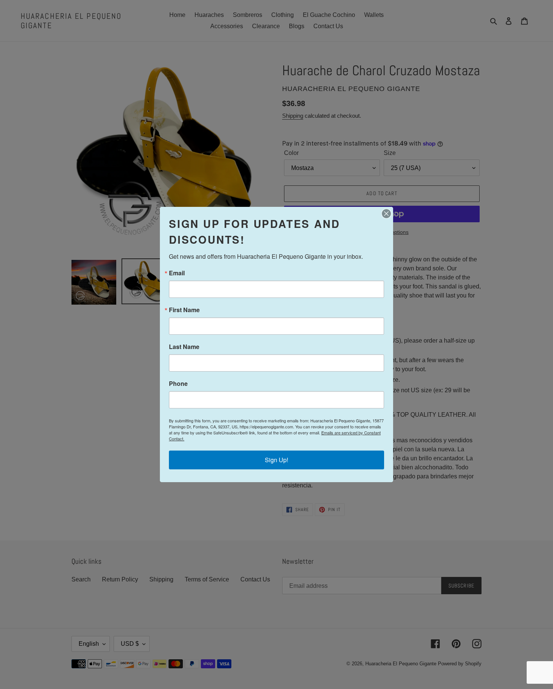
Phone (178, 384)
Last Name (184, 347)
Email (177, 273)
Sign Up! (276, 459)
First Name (184, 310)
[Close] (386, 213)
